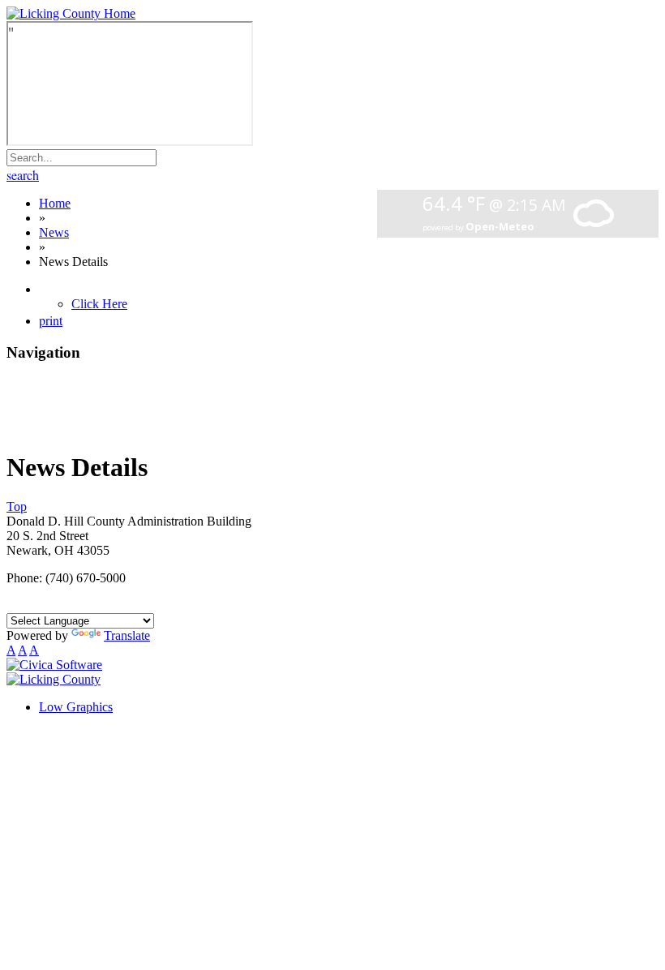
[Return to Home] (70, 13)
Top (16, 506)
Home (55, 203)
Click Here (99, 304)
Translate (127, 635)
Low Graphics (76, 707)
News (54, 232)
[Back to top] (53, 679)
